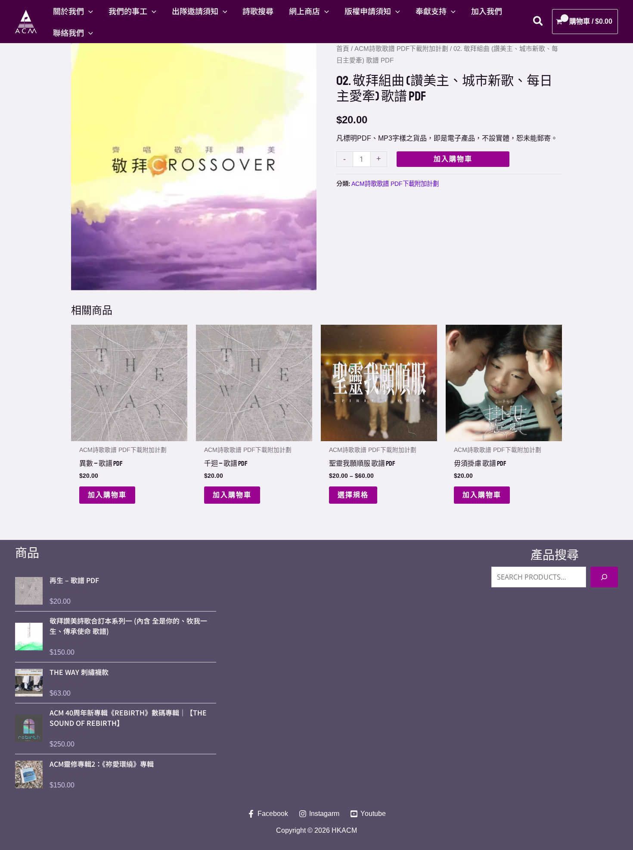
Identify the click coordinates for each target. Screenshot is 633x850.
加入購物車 (453, 159)
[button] (88, 11)
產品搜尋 (555, 555)
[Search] (604, 577)
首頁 (342, 48)
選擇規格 (353, 495)
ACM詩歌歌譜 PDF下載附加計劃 (401, 48)
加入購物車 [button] (107, 495)
